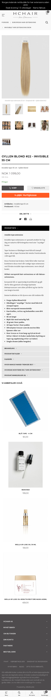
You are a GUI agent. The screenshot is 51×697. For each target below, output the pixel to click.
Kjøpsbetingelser (18, 661)
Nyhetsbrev (12, 667)
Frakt (6, 661)
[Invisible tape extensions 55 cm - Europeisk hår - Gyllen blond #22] (25, 67)
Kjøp (14, 188)
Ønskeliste (39, 188)
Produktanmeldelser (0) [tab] (15, 375)
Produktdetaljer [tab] (12, 354)
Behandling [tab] (9, 348)
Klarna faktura (39, 8)
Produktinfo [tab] (10, 228)
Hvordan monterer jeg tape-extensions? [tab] (22, 370)
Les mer (14, 682)
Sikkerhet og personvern (37, 661)
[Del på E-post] (31, 219)
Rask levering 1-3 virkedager (18, 8)
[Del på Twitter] (20, 219)
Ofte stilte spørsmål (34, 667)
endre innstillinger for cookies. (30, 682)
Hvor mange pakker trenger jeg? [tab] (18, 365)
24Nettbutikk (30, 687)
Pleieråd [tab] (8, 359)
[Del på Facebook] (25, 219)
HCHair (16, 206)
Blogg (21, 667)
